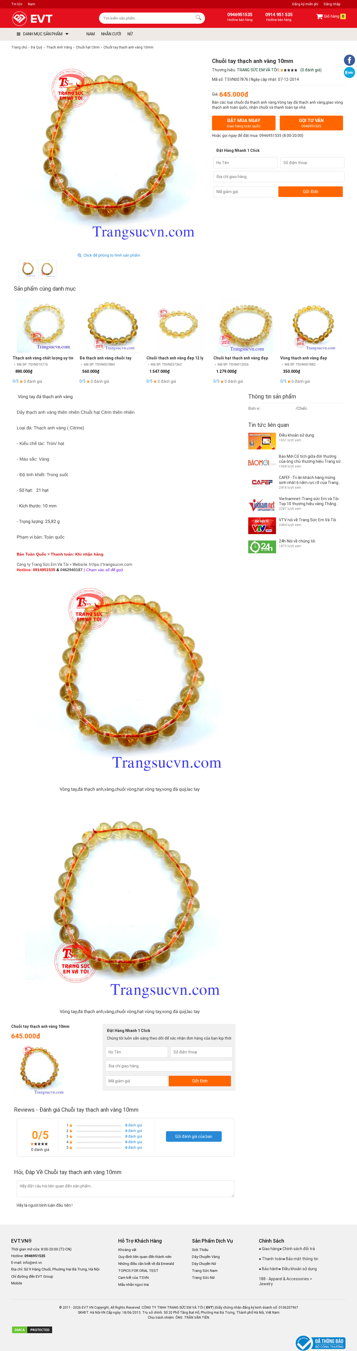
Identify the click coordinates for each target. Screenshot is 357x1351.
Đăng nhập (332, 4)
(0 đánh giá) (311, 70)
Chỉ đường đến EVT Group (32, 1276)
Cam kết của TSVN (133, 1277)
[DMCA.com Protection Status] (32, 1332)
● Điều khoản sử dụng (298, 1269)
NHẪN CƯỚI (111, 34)
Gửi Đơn (310, 191)
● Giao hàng (269, 1249)
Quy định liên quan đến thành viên (145, 1257)
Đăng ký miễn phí (305, 4)
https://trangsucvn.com (110, 564)
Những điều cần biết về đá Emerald (146, 1264)
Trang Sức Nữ (203, 1277)
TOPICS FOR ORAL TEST (138, 1271)
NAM (90, 34)
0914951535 (44, 570)
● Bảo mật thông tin (300, 1259)
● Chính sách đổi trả (297, 1249)
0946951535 (270, 135)
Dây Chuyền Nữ (204, 1264)
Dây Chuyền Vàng (206, 1257)
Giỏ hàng (333, 16)
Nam (31, 4)
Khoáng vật (127, 1250)
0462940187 (71, 570)
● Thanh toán (271, 1259)
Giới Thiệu (200, 1250)
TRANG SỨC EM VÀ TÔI (257, 70)
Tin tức (16, 4)
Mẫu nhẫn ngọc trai (133, 1284)
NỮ (130, 34)
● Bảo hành (269, 1269)
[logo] (45, 18)
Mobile (16, 1283)
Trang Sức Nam (205, 1271)
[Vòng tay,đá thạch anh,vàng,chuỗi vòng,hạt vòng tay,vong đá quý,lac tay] (28, 269)
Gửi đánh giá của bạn (193, 1136)
